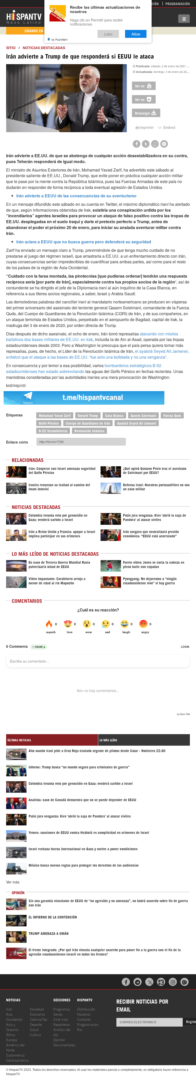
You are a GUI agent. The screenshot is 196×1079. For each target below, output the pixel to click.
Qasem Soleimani (143, 415)
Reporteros (61, 1024)
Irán (9, 1009)
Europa (11, 1039)
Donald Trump (88, 415)
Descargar (142, 113)
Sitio (11, 48)
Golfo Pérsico (49, 423)
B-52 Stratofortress (53, 430)
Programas (61, 1009)
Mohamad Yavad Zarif (55, 415)
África (10, 1034)
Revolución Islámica (89, 430)
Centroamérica (17, 1060)
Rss (79, 1029)
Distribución (86, 1009)
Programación (177, 3)
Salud (34, 1029)
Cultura (35, 1034)
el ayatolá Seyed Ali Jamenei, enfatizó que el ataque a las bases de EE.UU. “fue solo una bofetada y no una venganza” (97, 354)
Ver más (12, 881)
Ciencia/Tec (38, 1019)
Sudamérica (15, 1055)
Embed (168, 127)
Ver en (140, 86)
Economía (37, 1014)
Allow (135, 34)
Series (58, 1014)
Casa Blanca (114, 415)
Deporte (36, 1024)
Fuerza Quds (172, 415)
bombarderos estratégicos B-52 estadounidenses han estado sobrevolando (83, 368)
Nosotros (83, 1014)
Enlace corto (17, 442)
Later (108, 34)
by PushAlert (59, 39)
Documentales (64, 1045)
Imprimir (147, 127)
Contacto (84, 1019)
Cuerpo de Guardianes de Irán (88, 423)
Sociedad (37, 1009)
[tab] (52, 740)
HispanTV (24, 16)
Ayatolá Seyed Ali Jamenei (136, 423)
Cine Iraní (60, 1019)
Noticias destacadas (44, 48)
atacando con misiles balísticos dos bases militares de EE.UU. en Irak (92, 337)
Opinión (59, 1039)
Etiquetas (14, 414)
